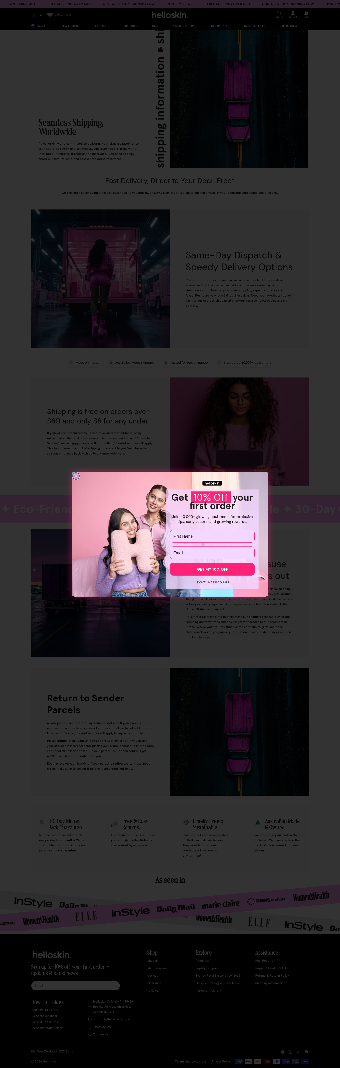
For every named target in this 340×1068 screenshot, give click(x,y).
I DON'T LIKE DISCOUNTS (212, 582)
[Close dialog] (75, 475)
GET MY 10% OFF (212, 569)
